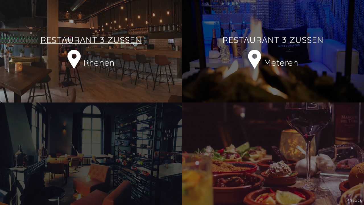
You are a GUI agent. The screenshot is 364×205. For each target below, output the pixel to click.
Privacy (355, 200)
